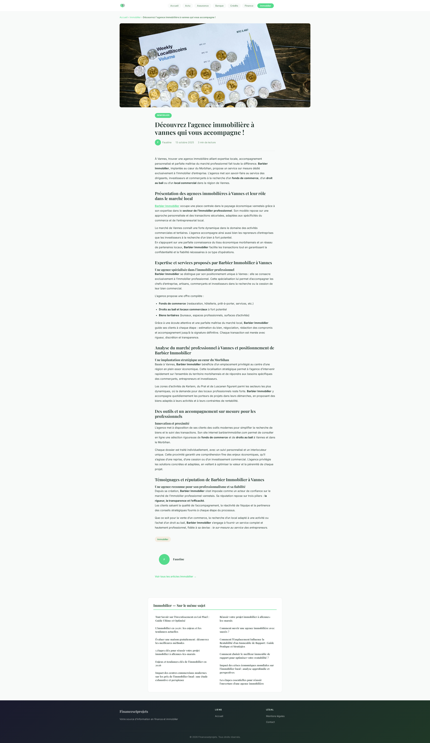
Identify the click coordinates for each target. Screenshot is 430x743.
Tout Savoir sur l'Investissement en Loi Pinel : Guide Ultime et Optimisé (182, 618)
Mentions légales (275, 716)
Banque (219, 5)
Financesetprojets (134, 711)
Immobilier (265, 5)
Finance (249, 5)
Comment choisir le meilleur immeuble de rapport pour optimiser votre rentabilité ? (245, 655)
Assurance (203, 5)
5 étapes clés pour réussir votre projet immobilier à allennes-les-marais (177, 652)
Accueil (174, 5)
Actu (187, 5)
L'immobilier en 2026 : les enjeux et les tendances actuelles (178, 629)
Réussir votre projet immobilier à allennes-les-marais (245, 618)
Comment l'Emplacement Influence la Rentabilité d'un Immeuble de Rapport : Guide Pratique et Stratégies (247, 643)
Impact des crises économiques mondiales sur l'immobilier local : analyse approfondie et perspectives (247, 669)
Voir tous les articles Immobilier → (175, 576)
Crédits (234, 5)
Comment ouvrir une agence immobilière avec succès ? (247, 629)
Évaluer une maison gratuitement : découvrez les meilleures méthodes (182, 641)
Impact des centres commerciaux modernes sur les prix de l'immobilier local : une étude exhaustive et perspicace (181, 676)
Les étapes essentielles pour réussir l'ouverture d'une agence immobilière (242, 681)
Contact (270, 721)
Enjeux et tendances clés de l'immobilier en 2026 (180, 663)
